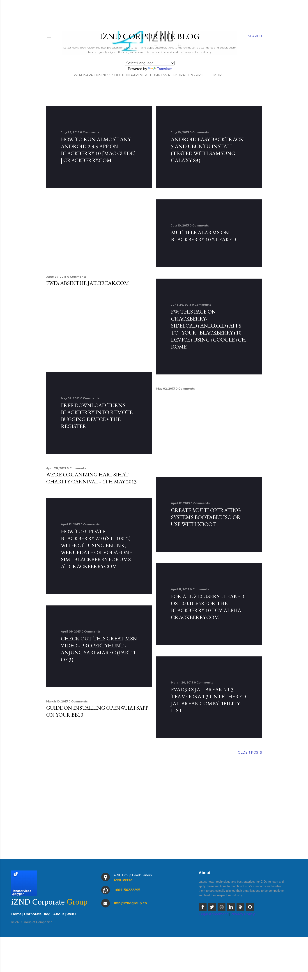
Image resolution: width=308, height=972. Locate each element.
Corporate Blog (37, 914)
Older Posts (250, 752)
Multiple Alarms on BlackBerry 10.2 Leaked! (204, 236)
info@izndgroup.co (130, 903)
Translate (164, 69)
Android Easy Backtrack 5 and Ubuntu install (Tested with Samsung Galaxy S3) (207, 150)
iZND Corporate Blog (150, 36)
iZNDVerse (123, 880)
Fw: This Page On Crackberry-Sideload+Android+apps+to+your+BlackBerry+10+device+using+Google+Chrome (208, 329)
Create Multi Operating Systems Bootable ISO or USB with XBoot (206, 517)
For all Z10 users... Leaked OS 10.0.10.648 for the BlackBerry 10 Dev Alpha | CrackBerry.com (207, 607)
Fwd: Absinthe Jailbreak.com (87, 282)
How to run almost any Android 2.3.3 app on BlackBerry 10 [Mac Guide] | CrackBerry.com (98, 150)
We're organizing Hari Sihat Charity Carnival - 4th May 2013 (91, 478)
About (58, 914)
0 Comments (89, 132)
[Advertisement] (99, 231)
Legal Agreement (213, 914)
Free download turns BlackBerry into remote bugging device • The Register (97, 416)
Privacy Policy (242, 914)
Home (16, 914)
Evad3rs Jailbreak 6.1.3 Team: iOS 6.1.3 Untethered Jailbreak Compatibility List (208, 700)
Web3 (71, 914)
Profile (203, 75)
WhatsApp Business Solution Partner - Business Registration (133, 75)
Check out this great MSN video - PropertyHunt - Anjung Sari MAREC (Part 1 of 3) (99, 649)
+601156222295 (127, 890)
